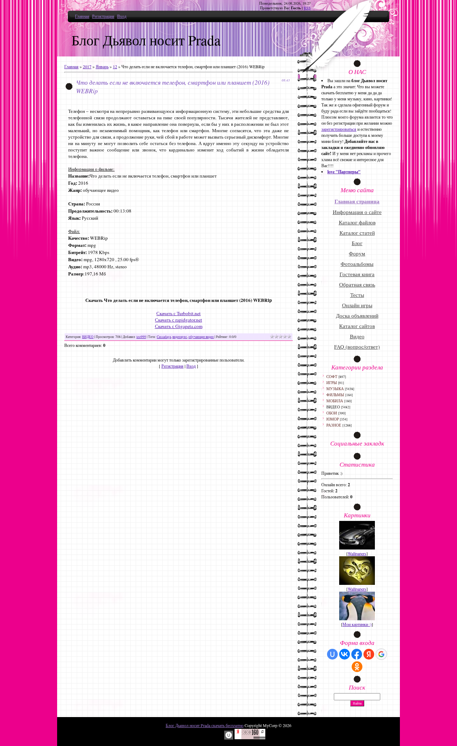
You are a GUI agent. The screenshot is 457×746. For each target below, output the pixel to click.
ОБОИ (331, 413)
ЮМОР (332, 419)
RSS (307, 7)
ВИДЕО (88, 336)
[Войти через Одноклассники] (357, 666)
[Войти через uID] (332, 654)
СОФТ (331, 376)
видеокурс (179, 336)
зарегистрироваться (338, 129)
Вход (121, 16)
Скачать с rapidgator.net (178, 320)
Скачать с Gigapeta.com (178, 326)
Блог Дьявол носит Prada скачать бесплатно (204, 725)
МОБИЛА (334, 400)
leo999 (141, 336)
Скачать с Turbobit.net (178, 313)
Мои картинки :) (357, 624)
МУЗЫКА (335, 388)
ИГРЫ (331, 382)
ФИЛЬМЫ (335, 394)
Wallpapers (357, 553)
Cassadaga (164, 336)
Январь (102, 66)
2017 (87, 66)
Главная (82, 16)
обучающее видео (201, 336)
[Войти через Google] (381, 654)
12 (115, 66)
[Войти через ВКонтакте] (344, 654)
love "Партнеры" (344, 172)
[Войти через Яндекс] (368, 654)
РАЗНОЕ (333, 425)
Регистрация (103, 16)
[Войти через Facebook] (356, 654)
